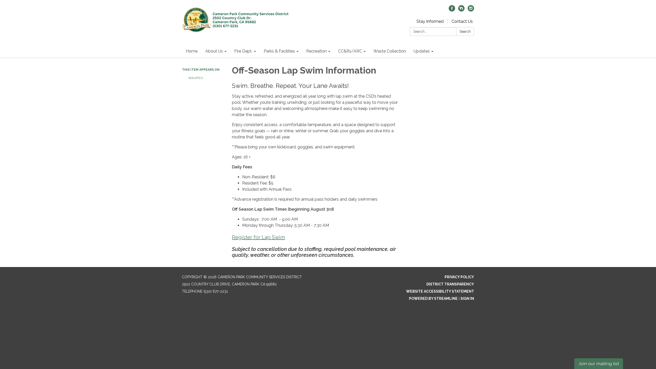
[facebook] (452, 10)
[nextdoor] (461, 10)
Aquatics (195, 78)
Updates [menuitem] (422, 51)
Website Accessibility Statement (440, 291)
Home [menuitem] (192, 51)
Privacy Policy (459, 277)
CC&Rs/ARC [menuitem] (350, 51)
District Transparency (450, 284)
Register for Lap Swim (258, 237)
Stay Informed (430, 21)
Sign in (467, 298)
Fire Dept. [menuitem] (243, 51)
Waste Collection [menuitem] (389, 51)
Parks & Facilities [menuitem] (279, 51)
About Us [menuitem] (214, 51)
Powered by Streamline (433, 298)
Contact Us (462, 21)
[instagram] (471, 10)
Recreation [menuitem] (316, 51)
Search (465, 31)
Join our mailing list (598, 363)
